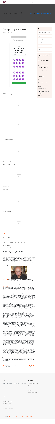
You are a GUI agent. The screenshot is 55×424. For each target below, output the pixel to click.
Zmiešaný (41, 39)
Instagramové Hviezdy (43, 46)
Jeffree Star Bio (6, 399)
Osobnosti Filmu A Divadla (44, 32)
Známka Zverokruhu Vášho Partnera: (18, 69)
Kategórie (32, 2)
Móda (40, 49)
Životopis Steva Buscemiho (8, 408)
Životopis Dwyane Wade (7, 401)
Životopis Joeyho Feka (7, 403)
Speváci (40, 36)
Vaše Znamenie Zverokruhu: (19, 56)
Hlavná (26, 2)
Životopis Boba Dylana (7, 405)
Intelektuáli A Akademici (42, 88)
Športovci (39, 79)
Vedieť (19, 83)
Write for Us (31, 416)
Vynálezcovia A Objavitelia (44, 13)
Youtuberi (41, 42)
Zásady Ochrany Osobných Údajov (22, 416)
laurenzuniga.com (12, 416)
